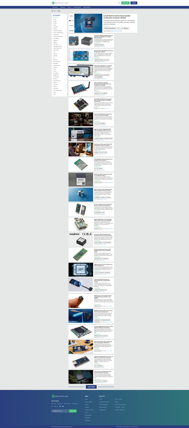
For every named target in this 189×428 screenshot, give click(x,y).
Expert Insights (88, 401)
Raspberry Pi (105, 258)
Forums (62, 7)
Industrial (103, 197)
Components (97, 197)
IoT (118, 28)
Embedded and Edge (108, 138)
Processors (107, 272)
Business (96, 152)
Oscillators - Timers (119, 407)
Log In (134, 3)
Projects (87, 407)
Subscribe (73, 411)
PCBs (106, 152)
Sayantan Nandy (102, 46)
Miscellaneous (102, 409)
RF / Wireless (125, 28)
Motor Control (118, 399)
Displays (96, 93)
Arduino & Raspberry (104, 401)
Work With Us (67, 403)
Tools (69, 7)
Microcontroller (102, 407)
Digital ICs (97, 182)
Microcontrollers (98, 258)
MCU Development (103, 404)
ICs (95, 123)
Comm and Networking (110, 28)
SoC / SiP (96, 350)
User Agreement (134, 426)
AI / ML (96, 108)
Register (125, 3)
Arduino (96, 306)
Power (96, 242)
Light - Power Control (120, 404)
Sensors (100, 242)
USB (103, 212)
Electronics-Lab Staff (117, 31)
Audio (100, 399)
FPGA (95, 365)
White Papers (88, 415)
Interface (108, 197)
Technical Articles (89, 409)
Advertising (75, 403)
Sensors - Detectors (120, 409)
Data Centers (101, 272)
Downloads (87, 417)
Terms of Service (126, 426)
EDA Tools (101, 152)
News (86, 399)
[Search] (119, 3)
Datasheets (86, 7)
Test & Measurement (107, 242)
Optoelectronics (98, 212)
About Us (53, 403)
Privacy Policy (119, 426)
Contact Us (60, 403)
